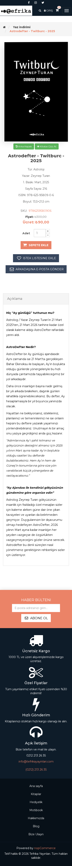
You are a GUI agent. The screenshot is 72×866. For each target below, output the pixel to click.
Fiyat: (29, 217)
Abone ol (39, 618)
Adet (26, 233)
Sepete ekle (38, 245)
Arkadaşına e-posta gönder (40, 269)
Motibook (36, 810)
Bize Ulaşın (36, 834)
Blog (36, 826)
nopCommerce (45, 848)
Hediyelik (36, 802)
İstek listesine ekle (39, 258)
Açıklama (14, 299)
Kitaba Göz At (47, 146)
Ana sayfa (36, 786)
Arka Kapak (25, 146)
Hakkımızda (36, 818)
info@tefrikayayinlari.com (36, 761)
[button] (40, 10)
